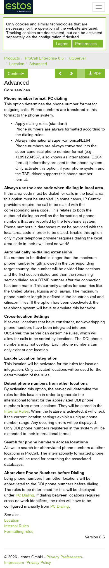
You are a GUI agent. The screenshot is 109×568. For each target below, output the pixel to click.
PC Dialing (25, 495)
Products (12, 58)
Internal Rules (16, 411)
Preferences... (87, 43)
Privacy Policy (39, 562)
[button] (60, 73)
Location (16, 63)
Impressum (14, 562)
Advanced (38, 63)
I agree (62, 43)
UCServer (77, 58)
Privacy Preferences (64, 557)
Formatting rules (18, 531)
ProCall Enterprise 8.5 (44, 58)
